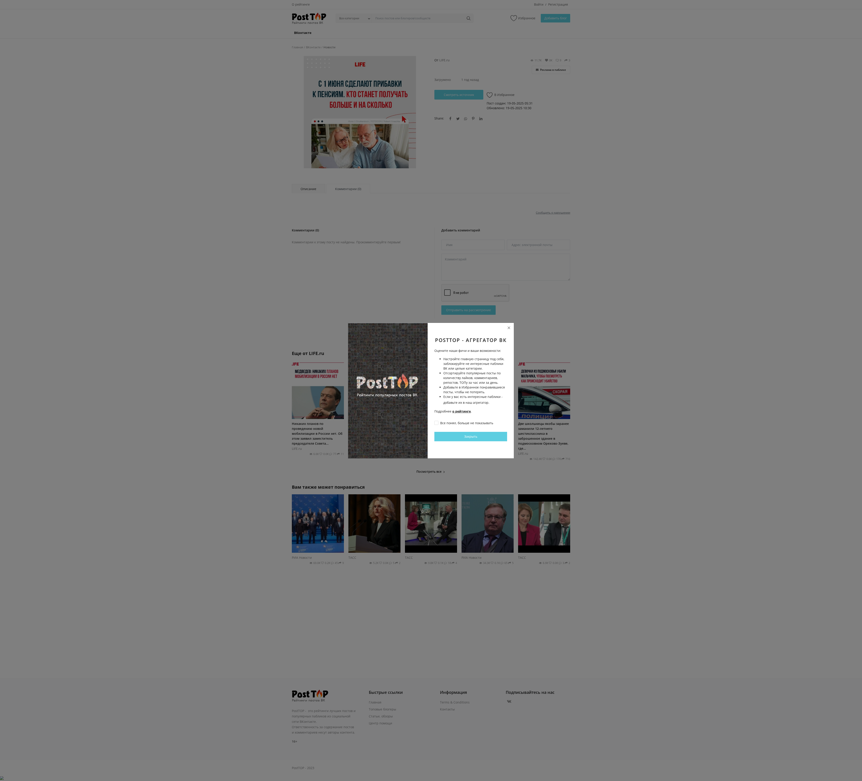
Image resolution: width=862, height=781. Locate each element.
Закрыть (470, 436)
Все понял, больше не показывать (466, 423)
